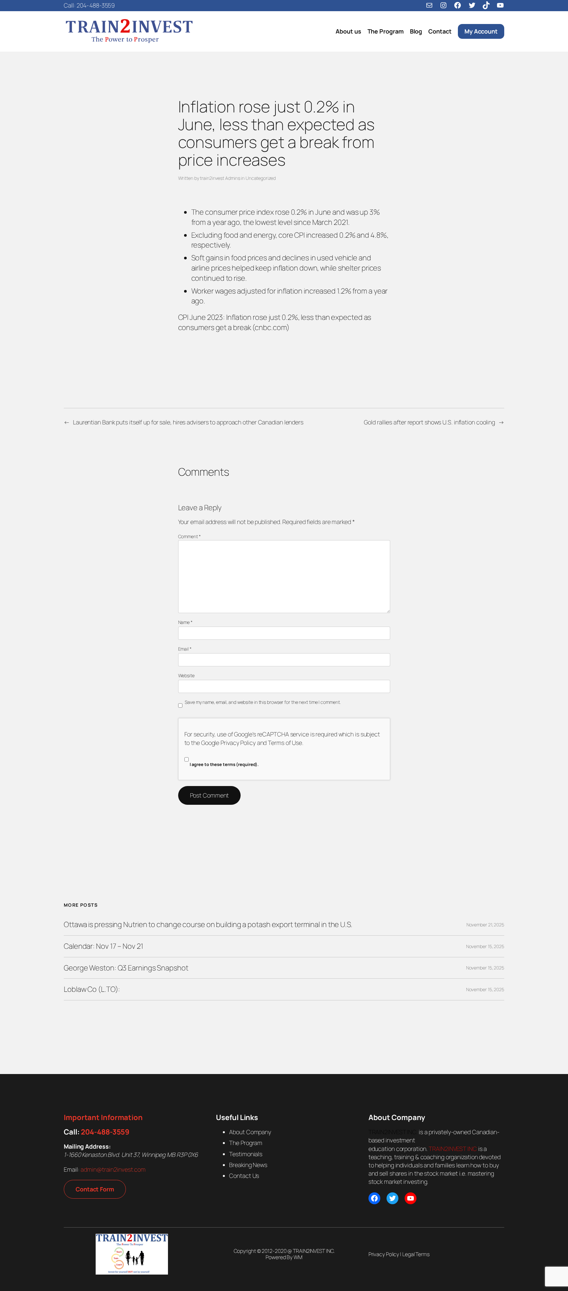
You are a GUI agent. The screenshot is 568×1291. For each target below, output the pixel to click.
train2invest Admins (220, 178)
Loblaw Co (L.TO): (92, 989)
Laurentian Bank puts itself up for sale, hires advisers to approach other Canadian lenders (188, 422)
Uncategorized (261, 178)
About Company (250, 1132)
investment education (391, 1144)
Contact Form (95, 1189)
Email (185, 649)
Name (185, 622)
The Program (245, 1143)
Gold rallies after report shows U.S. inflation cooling (429, 422)
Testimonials (245, 1154)
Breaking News (248, 1165)
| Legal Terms (414, 1254)
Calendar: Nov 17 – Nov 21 (103, 946)
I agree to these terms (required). (224, 764)
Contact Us (244, 1176)
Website (186, 675)
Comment (189, 536)
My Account (481, 31)
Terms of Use (285, 743)
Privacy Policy (238, 743)
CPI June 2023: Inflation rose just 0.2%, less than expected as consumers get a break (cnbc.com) (274, 322)
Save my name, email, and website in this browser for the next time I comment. (263, 702)
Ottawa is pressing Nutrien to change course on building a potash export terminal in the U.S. (208, 924)
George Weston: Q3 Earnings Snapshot (126, 968)
